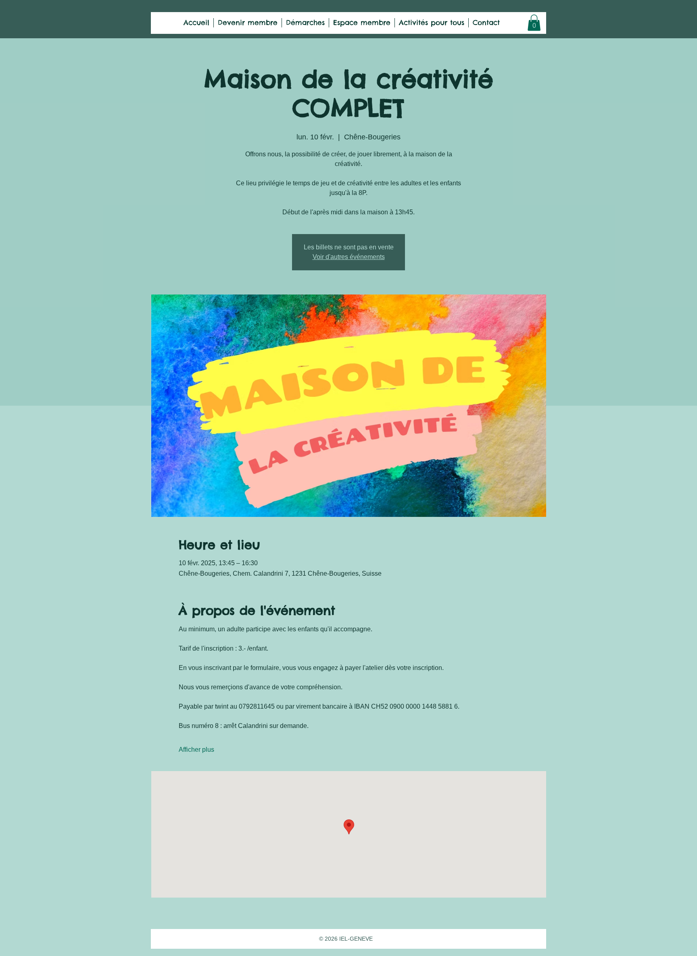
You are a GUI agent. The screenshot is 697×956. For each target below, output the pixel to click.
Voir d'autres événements (349, 256)
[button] (534, 23)
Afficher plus (196, 749)
